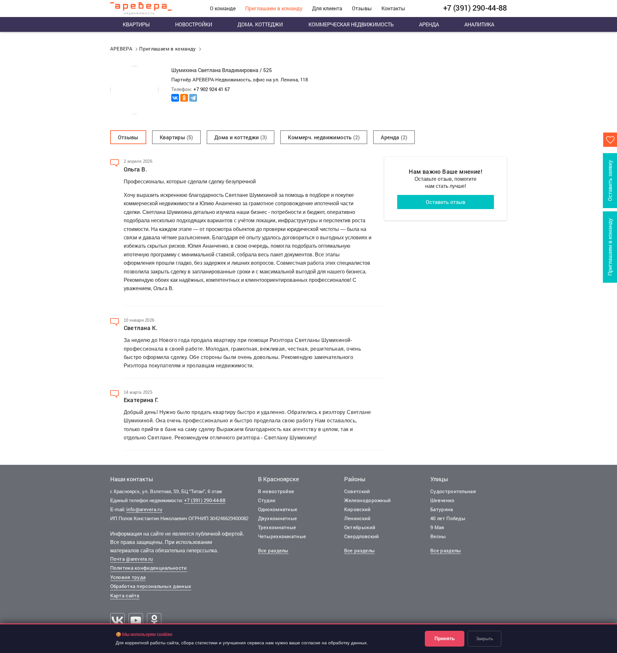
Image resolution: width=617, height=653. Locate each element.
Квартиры (136, 24)
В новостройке (276, 491)
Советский (357, 491)
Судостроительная (453, 491)
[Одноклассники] (184, 98)
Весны (438, 536)
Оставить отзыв (445, 201)
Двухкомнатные (277, 518)
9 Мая (437, 527)
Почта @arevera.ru (131, 559)
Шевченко (442, 500)
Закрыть (484, 638)
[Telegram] (193, 98)
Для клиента (327, 8)
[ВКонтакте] (175, 98)
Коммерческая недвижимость (351, 24)
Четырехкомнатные (282, 536)
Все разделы (273, 550)
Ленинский (357, 518)
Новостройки (193, 24)
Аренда (429, 24)
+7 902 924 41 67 (211, 89)
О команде (223, 8)
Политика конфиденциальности (148, 568)
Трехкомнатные (277, 527)
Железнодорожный (367, 500)
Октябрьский (359, 527)
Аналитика (479, 24)
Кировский (357, 509)
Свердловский (361, 536)
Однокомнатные (278, 509)
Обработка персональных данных (151, 586)
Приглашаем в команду (273, 8)
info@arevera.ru (144, 509)
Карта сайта (124, 595)
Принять (444, 638)
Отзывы (362, 8)
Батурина (441, 509)
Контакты (393, 8)
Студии (267, 500)
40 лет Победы (447, 518)
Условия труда (128, 577)
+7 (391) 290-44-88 (204, 500)
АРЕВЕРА (121, 48)
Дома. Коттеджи (260, 24)
